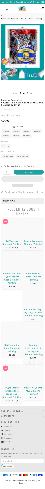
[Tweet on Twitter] (24, 93)
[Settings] (36, 9)
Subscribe (7, 466)
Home (3, 16)
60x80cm (6, 136)
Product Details (9, 201)
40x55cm (27, 131)
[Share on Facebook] (20, 93)
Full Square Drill (22, 156)
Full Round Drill (8, 156)
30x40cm (16, 131)
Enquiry (30, 166)
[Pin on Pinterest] (27, 93)
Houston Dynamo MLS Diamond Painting (33, 390)
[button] (22, 179)
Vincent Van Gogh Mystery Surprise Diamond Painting (33, 312)
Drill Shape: (7, 151)
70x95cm (16, 136)
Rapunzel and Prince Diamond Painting (33, 276)
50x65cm (37, 131)
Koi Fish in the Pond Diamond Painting (12, 348)
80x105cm (26, 136)
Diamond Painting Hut (11, 100)
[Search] (7, 9)
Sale (5, 221)
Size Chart (19, 126)
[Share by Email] (31, 93)
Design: (5, 141)
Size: (12, 126)
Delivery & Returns (13, 166)
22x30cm (6, 131)
